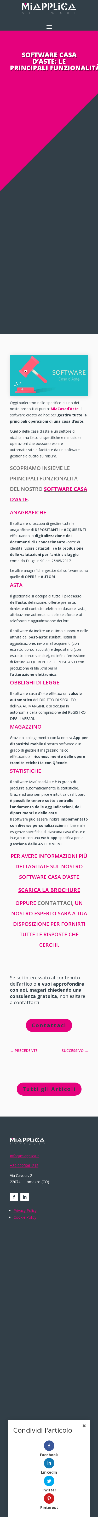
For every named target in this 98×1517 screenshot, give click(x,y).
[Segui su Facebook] (14, 1197)
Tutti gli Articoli (49, 1088)
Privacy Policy (25, 1210)
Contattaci (49, 1025)
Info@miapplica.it (24, 1155)
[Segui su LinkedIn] (24, 1197)
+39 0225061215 (24, 1165)
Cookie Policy (25, 1217)
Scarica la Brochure (49, 889)
